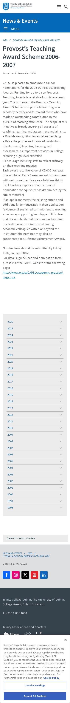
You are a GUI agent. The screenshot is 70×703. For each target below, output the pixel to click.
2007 (10, 448)
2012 (10, 414)
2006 (5, 39)
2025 (10, 328)
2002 (10, 481)
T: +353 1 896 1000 (15, 613)
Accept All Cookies (35, 696)
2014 (10, 401)
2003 (10, 474)
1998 (10, 507)
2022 (10, 348)
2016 (10, 388)
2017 (10, 381)
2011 (10, 421)
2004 (10, 468)
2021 (10, 355)
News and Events (12, 553)
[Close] (65, 640)
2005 (10, 461)
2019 (10, 368)
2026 (10, 321)
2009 (10, 434)
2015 (10, 395)
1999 (10, 501)
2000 (10, 494)
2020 (10, 361)
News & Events (20, 20)
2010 (10, 428)
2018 (10, 375)
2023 (10, 342)
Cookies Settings (35, 685)
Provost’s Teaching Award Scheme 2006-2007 (36, 39)
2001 (10, 487)
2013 (10, 408)
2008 (10, 441)
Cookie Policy (51, 677)
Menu (15, 29)
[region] (35, 669)
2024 (10, 335)
